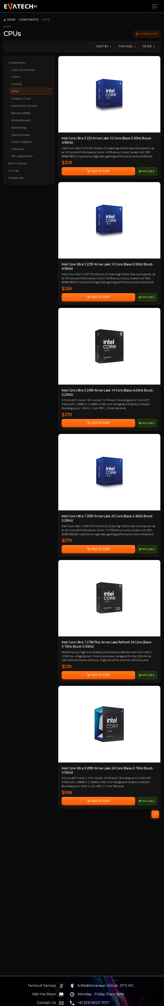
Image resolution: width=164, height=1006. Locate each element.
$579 (67, 540)
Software (17, 149)
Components (29, 19)
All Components (22, 156)
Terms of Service (42, 986)
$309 (67, 162)
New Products (17, 163)
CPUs (46, 19)
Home (11, 19)
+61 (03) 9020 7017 (93, 1003)
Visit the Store (44, 994)
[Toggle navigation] (155, 6)
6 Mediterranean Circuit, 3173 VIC (106, 986)
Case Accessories (23, 70)
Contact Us (46, 1003)
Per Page (125, 46)
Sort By (102, 46)
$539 (67, 666)
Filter (147, 46)
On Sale (13, 170)
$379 (67, 414)
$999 (67, 792)
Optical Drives (20, 135)
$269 (67, 288)
